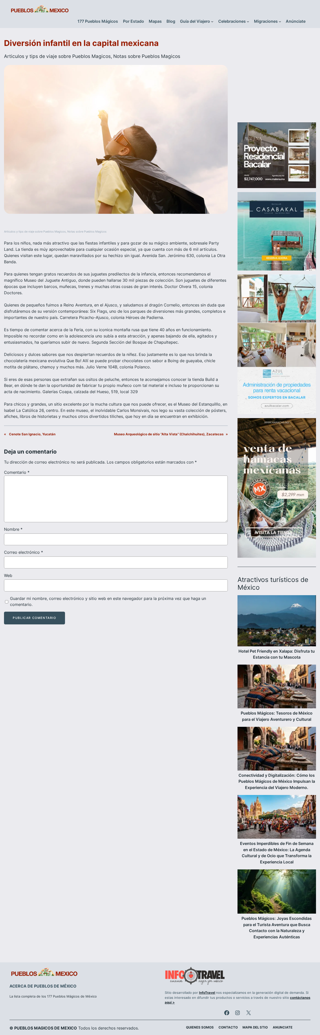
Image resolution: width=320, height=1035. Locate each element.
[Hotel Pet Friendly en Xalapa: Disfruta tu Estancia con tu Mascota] (277, 621)
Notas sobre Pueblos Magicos (146, 56)
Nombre (13, 529)
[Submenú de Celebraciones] (248, 21)
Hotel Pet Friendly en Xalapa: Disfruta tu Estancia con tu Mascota (276, 654)
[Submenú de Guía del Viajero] (212, 21)
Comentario (17, 472)
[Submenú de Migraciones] (280, 21)
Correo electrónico (23, 552)
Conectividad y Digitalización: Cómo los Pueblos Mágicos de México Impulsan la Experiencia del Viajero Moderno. (276, 781)
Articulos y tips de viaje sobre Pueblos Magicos (57, 56)
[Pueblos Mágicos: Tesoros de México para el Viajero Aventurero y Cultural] (277, 687)
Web (8, 575)
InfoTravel (207, 993)
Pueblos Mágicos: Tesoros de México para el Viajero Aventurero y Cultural (276, 716)
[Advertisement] (277, 78)
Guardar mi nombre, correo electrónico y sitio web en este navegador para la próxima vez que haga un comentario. (108, 601)
